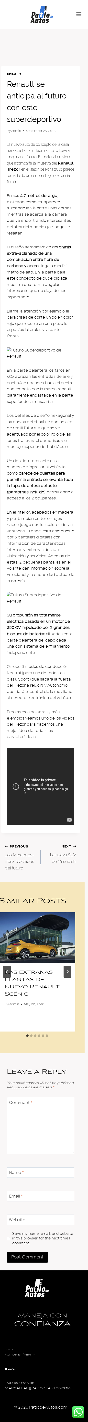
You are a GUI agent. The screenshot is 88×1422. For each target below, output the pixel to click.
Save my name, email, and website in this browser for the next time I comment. (42, 1238)
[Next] (67, 972)
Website (17, 1219)
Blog (10, 1369)
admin (16, 131)
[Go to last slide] (7, 972)
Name (16, 1172)
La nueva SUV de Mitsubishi (63, 854)
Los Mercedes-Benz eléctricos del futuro (19, 857)
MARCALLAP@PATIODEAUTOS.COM (38, 1388)
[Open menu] (81, 14)
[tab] (27, 1035)
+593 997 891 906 (19, 1383)
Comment (21, 1102)
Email (16, 1196)
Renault (14, 74)
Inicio (10, 1349)
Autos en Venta (20, 1355)
